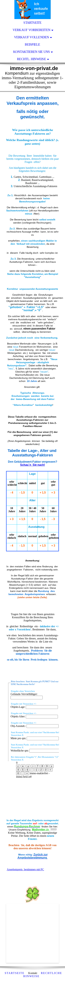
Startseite (32, 22)
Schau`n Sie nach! (32, 464)
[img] (32, 9)
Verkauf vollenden (31, 37)
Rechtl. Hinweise (31, 59)
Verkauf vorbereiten (31, 30)
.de (41, 829)
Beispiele (32, 44)
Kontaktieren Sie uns (31, 52)
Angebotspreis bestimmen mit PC (25, 869)
